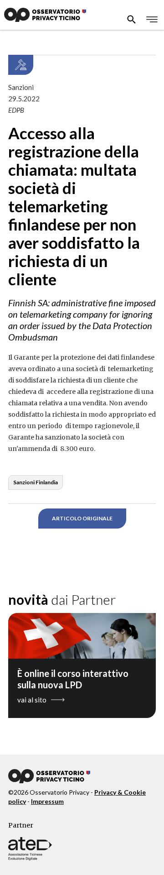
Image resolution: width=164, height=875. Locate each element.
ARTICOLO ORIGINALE (82, 518)
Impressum (47, 801)
